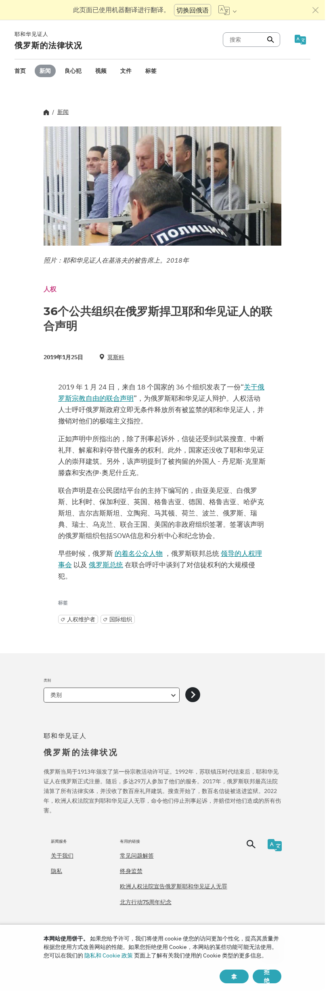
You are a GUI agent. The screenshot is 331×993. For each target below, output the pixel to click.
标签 (151, 70)
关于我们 (62, 855)
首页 (20, 70)
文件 (126, 70)
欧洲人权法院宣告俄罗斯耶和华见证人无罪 (173, 886)
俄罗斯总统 (106, 564)
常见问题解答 (137, 855)
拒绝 (267, 976)
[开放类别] (192, 695)
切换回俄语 (192, 10)
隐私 (56, 871)
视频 (101, 70)
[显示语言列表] (227, 10)
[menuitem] (20, 71)
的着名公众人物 (139, 553)
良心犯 (73, 70)
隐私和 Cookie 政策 (108, 955)
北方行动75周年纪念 (146, 902)
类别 (56, 694)
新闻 (45, 70)
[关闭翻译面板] (315, 10)
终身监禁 (131, 871)
